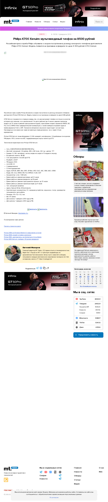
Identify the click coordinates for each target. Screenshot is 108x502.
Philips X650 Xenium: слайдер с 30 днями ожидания (21, 239)
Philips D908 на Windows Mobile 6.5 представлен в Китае (22, 233)
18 (80, 274)
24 (76, 277)
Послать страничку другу (12, 226)
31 (76, 279)
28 (92, 277)
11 (92, 281)
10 (88, 281)
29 (96, 277)
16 (84, 283)
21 (92, 274)
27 (88, 277)
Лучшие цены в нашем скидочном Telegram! (54, 28)
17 (76, 274)
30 (100, 277)
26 (84, 277)
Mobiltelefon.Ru (23, 213)
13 (100, 281)
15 (80, 283)
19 (84, 274)
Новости (42, 34)
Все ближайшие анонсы (88, 286)
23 (100, 274)
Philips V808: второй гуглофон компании (17, 235)
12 (96, 281)
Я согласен (54, 497)
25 (80, 277)
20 (88, 274)
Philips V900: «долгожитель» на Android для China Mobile (22, 237)
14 (76, 283)
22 (96, 274)
